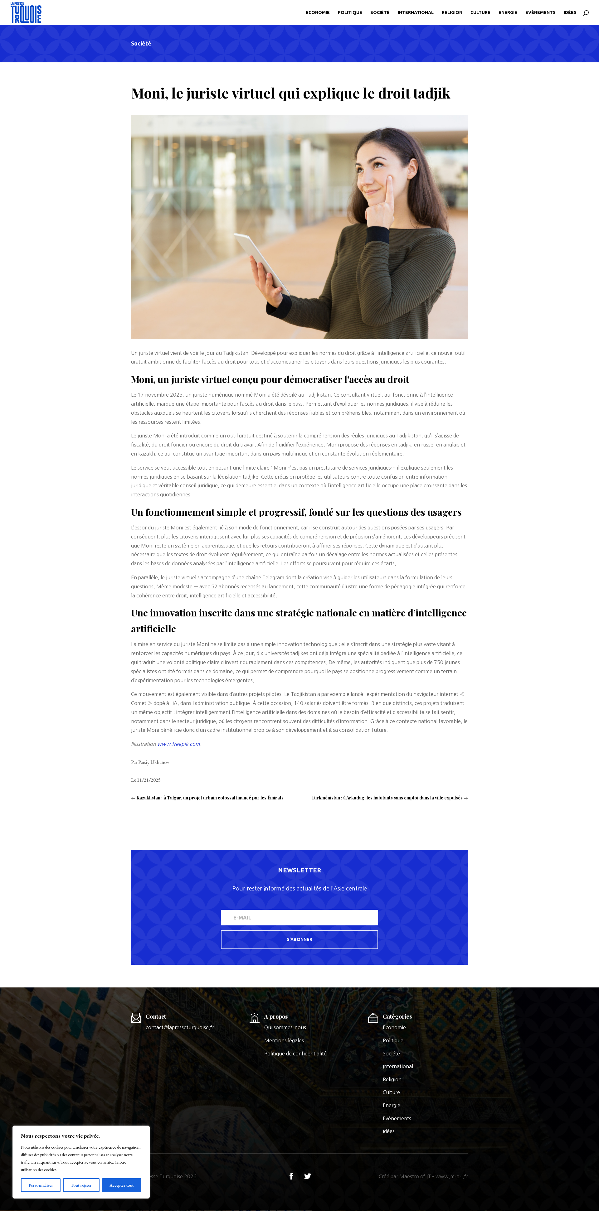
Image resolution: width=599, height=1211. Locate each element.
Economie (318, 12)
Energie (508, 12)
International (416, 12)
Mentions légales (284, 1040)
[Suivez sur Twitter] (307, 1176)
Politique (350, 12)
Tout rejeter (81, 1185)
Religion (452, 12)
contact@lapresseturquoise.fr (180, 1027)
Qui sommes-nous (285, 1027)
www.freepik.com (178, 743)
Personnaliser (41, 1185)
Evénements (540, 12)
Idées (570, 12)
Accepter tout (122, 1185)
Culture (480, 12)
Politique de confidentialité (295, 1053)
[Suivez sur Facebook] (291, 1176)
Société (380, 12)
